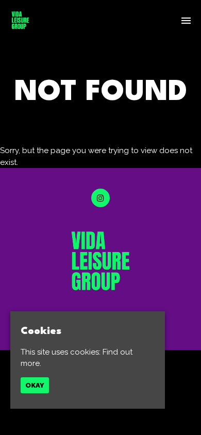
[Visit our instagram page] (100, 198)
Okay (34, 385)
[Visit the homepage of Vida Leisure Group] (20, 20)
